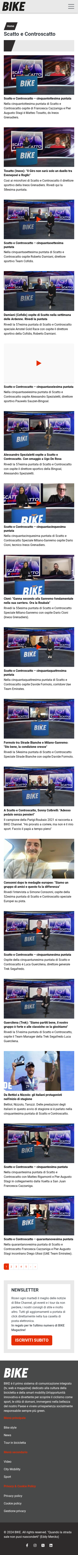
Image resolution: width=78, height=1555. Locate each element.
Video (7, 1461)
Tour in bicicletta (15, 1443)
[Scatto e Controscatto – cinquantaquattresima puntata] (39, 647)
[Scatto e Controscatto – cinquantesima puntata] (39, 1143)
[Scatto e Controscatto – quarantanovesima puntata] (39, 1215)
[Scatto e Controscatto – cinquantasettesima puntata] (39, 219)
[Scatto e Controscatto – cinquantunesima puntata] (39, 931)
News (7, 1435)
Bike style (10, 1427)
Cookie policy (13, 1503)
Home (10, 26)
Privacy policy (13, 1496)
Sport (7, 1477)
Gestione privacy (15, 1511)
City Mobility (12, 1469)
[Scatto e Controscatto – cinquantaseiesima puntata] (39, 363)
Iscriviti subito (31, 1340)
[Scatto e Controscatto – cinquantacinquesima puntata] (39, 503)
